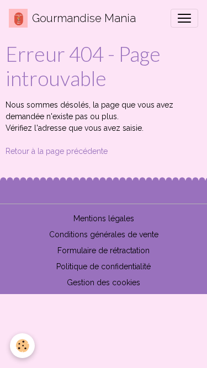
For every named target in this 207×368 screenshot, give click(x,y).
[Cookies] (22, 345)
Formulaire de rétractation (103, 250)
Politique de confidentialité (103, 266)
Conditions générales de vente (103, 234)
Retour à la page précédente (57, 151)
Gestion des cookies (103, 282)
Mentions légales (103, 218)
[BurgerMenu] (184, 18)
